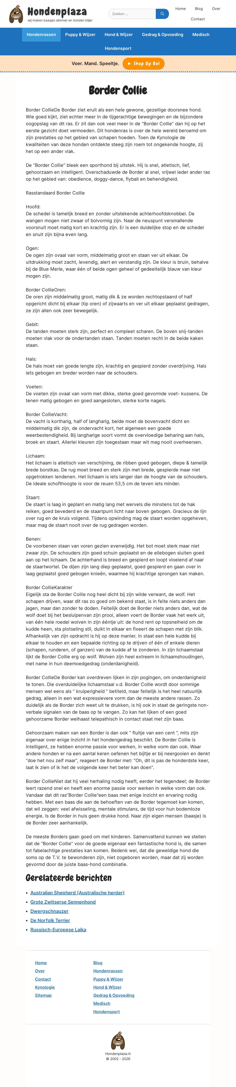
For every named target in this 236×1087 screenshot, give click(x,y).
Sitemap (43, 995)
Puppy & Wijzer (80, 34)
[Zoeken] (162, 14)
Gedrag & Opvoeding (162, 34)
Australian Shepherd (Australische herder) (77, 892)
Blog (199, 8)
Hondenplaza (57, 11)
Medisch (200, 34)
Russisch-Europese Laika (58, 929)
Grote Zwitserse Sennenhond (63, 902)
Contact (198, 19)
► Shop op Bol (143, 63)
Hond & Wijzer (119, 34)
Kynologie (45, 987)
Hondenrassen (41, 34)
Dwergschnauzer (49, 911)
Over (216, 8)
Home (180, 8)
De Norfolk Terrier (50, 920)
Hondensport (118, 48)
